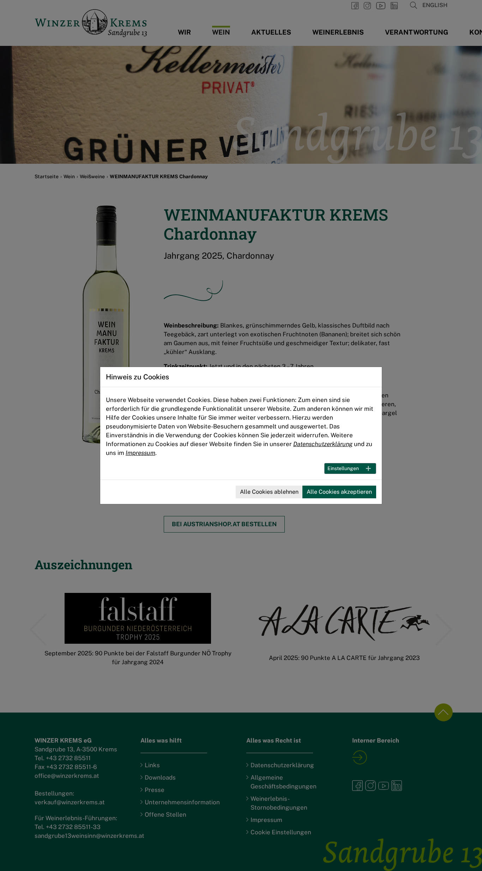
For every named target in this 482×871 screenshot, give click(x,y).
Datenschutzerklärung (323, 443)
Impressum (140, 452)
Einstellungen (343, 468)
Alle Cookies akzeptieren (339, 491)
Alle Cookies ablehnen (269, 491)
